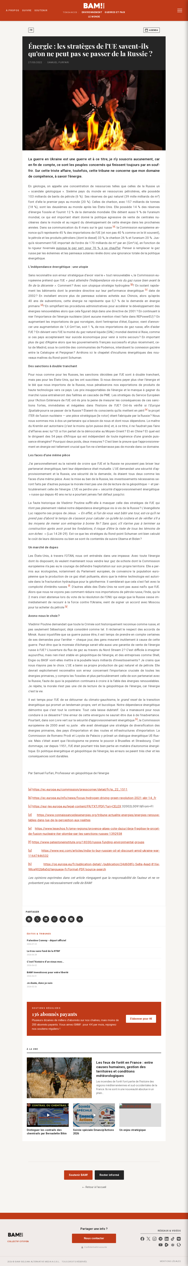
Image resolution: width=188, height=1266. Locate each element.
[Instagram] (154, 1239)
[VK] (71, 919)
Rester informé (109, 1175)
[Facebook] (29, 919)
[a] (114, 226)
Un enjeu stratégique (132, 1129)
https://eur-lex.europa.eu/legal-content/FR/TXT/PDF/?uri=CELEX (76, 806)
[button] (179, 10)
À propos (12, 10)
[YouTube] (160, 1245)
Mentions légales (170, 1261)
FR (31, 30)
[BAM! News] (94, 5)
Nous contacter (94, 1238)
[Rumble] (167, 1245)
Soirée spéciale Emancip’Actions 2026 (93, 1131)
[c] (146, 290)
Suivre (26, 10)
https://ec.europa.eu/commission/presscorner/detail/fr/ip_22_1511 (80, 789)
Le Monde (94, 16)
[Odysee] (179, 1245)
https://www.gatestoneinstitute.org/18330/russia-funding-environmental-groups (88, 842)
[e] (146, 409)
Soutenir (40, 10)
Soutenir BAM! (78, 1175)
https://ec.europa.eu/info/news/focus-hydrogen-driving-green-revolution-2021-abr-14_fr (94, 798)
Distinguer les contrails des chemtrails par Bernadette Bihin (47, 1131)
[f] (69, 586)
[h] (136, 719)
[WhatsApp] (54, 919)
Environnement (92, 12)
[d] (42, 305)
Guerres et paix (115, 12)
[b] (30, 798)
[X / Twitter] (148, 1239)
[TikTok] (173, 1239)
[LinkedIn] (46, 919)
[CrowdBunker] (173, 1245)
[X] (37, 919)
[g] (66, 606)
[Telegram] (62, 919)
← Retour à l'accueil (94, 1187)
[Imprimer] (79, 919)
